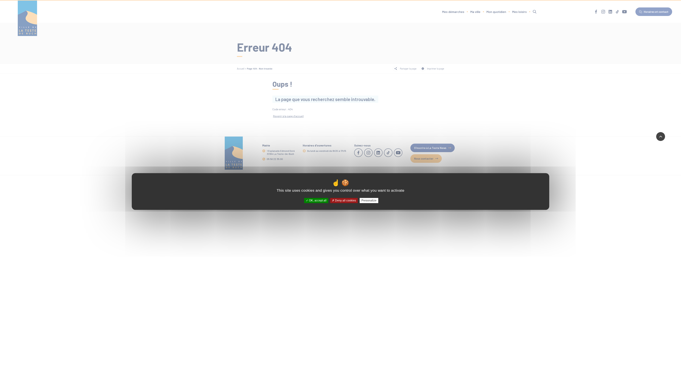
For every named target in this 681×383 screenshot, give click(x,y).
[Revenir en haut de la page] (660, 136)
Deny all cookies (345, 200)
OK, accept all (317, 200)
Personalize (369, 200)
